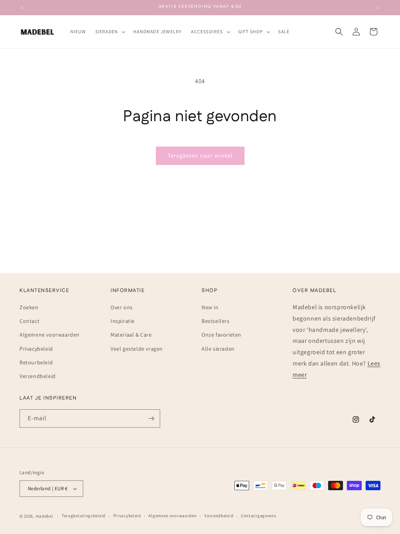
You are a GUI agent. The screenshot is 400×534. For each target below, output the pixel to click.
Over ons (122, 307)
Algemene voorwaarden (50, 334)
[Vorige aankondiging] (22, 7)
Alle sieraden (218, 348)
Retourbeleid (36, 362)
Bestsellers (216, 320)
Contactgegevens (259, 515)
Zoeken (29, 307)
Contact (29, 320)
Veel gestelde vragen (137, 348)
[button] (110, 31)
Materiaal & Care (131, 334)
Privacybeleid (36, 348)
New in (210, 307)
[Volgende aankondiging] (377, 7)
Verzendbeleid (38, 376)
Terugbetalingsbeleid (83, 515)
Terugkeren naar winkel (200, 155)
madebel (44, 516)
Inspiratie (123, 320)
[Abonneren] (151, 418)
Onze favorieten (221, 334)
